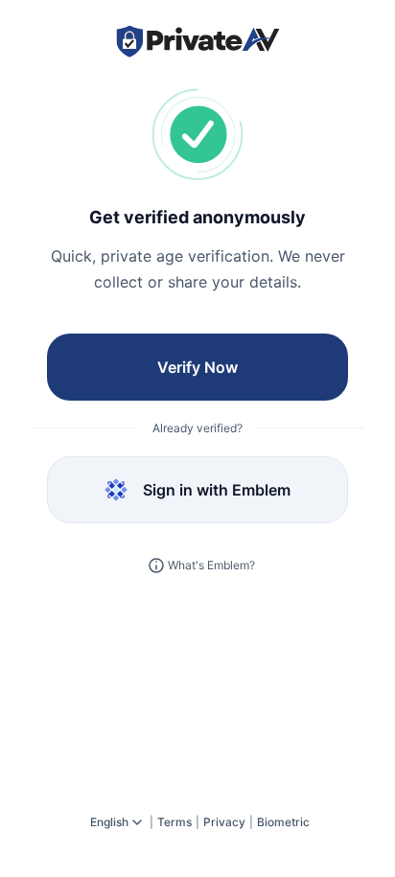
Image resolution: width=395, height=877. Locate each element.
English (109, 822)
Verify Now (197, 367)
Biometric (283, 822)
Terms (174, 822)
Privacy (224, 822)
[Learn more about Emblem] (156, 565)
